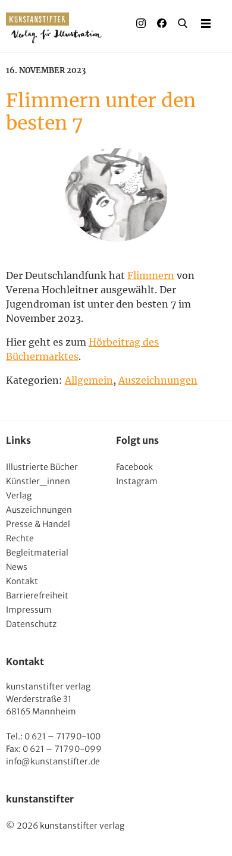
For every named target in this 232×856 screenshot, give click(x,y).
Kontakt (22, 581)
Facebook (134, 467)
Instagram (137, 481)
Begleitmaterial (37, 552)
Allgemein (89, 380)
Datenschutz (31, 624)
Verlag (19, 495)
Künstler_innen (38, 481)
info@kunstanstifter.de (53, 761)
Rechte (20, 538)
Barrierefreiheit (37, 595)
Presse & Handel (38, 524)
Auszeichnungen (157, 380)
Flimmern (150, 275)
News (16, 567)
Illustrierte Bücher (42, 467)
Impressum (29, 609)
